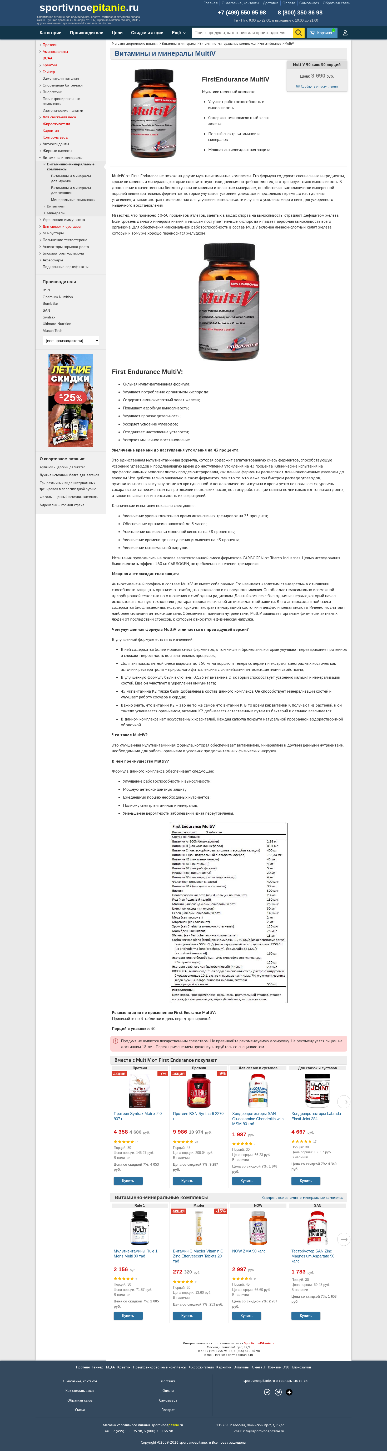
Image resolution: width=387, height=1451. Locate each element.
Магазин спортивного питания (135, 43)
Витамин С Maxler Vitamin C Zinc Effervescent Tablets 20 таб (198, 1256)
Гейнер (49, 72)
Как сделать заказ (80, 1390)
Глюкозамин (301, 1367)
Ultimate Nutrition (57, 324)
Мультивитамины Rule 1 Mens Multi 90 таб (135, 1253)
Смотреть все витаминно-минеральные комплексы (302, 1197)
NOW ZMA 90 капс (249, 1251)
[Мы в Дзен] (286, 1392)
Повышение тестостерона (65, 240)
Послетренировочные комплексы (61, 101)
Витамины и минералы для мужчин (71, 178)
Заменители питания (61, 78)
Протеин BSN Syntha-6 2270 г (198, 1116)
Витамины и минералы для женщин (71, 190)
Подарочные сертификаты (65, 267)
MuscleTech (52, 330)
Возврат (168, 1409)
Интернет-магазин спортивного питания (229, 1343)
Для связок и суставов (62, 226)
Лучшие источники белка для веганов (69, 475)
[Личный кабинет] (345, 32)
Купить (128, 1181)
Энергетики (52, 92)
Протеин (50, 45)
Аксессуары (53, 260)
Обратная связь (336, 3)
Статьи (80, 1409)
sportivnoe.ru (89, 7)
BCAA (47, 58)
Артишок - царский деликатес (62, 467)
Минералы (56, 213)
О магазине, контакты (240, 3)
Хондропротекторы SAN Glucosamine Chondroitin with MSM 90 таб (258, 1118)
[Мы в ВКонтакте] (264, 1392)
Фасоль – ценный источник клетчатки (69, 496)
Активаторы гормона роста (66, 247)
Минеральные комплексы (73, 200)
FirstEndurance (270, 43)
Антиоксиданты (56, 144)
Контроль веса (55, 137)
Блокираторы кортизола (63, 253)
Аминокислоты (55, 51)
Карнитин (51, 130)
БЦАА (110, 1367)
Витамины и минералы (179, 43)
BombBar (50, 303)
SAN (46, 310)
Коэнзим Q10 (278, 1367)
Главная (211, 3)
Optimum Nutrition (58, 297)
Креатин (50, 65)
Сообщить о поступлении (319, 86)
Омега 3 (258, 1367)
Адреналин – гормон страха (62, 505)
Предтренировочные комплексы (159, 1367)
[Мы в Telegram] (275, 1392)
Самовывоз (309, 3)
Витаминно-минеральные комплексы (228, 43)
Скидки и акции (147, 33)
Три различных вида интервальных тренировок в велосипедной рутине (68, 485)
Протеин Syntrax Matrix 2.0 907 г (138, 1116)
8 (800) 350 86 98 (300, 13)
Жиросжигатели (56, 124)
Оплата (288, 3)
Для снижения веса (59, 117)
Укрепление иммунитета (64, 219)
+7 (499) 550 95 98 (242, 13)
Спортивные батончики (63, 85)
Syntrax (49, 317)
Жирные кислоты (57, 151)
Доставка (271, 3)
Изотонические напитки (63, 110)
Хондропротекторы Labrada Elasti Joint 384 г (316, 1116)
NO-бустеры (53, 233)
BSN (46, 290)
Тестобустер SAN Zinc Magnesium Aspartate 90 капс (312, 1256)
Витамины (55, 206)
